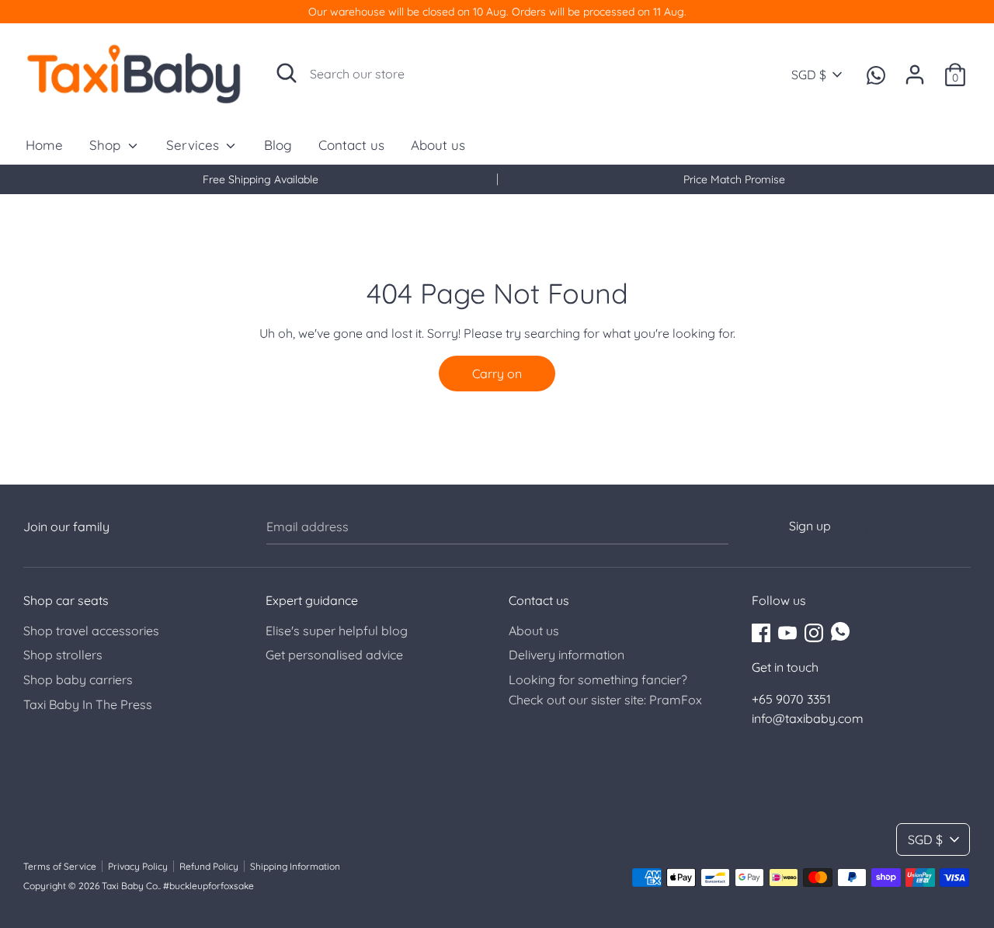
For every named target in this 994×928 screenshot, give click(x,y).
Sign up (810, 526)
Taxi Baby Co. (130, 886)
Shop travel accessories (91, 630)
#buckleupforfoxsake (208, 886)
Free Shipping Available (260, 179)
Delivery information (566, 654)
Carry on (497, 373)
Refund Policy (208, 866)
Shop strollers (63, 654)
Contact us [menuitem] (351, 145)
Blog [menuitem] (278, 145)
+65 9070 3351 (791, 699)
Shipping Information (295, 866)
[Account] (914, 68)
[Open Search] (286, 73)
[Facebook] (761, 631)
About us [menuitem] (438, 145)
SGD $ (808, 74)
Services (194, 145)
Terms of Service (59, 866)
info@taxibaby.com (808, 718)
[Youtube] (787, 631)
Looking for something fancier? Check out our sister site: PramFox (605, 689)
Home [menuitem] (44, 145)
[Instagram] (814, 631)
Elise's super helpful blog (337, 630)
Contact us (539, 600)
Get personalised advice (334, 654)
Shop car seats (66, 600)
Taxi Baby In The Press (87, 704)
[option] (260, 179)
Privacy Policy (138, 866)
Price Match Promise (734, 179)
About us (534, 630)
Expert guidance (312, 600)
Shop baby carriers (78, 679)
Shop (106, 145)
